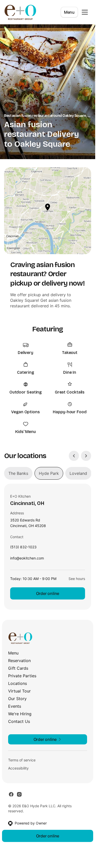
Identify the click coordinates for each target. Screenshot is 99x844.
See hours (77, 578)
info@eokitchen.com (27, 559)
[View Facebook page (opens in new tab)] (11, 794)
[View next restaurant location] (86, 456)
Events (14, 706)
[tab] (18, 473)
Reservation (19, 660)
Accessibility (18, 768)
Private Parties (22, 675)
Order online (47, 593)
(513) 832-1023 (23, 548)
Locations (17, 683)
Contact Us (19, 721)
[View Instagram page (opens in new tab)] (19, 794)
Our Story (17, 698)
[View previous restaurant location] (74, 456)
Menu (69, 12)
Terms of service (22, 760)
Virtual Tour (19, 690)
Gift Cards (18, 668)
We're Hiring (19, 713)
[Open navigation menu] (85, 12)
